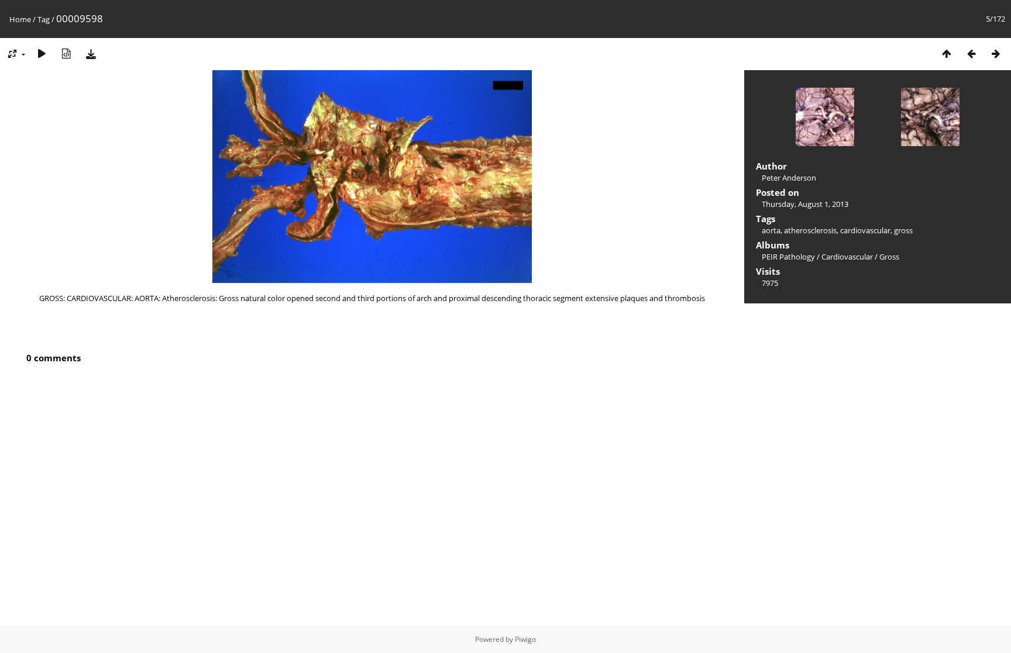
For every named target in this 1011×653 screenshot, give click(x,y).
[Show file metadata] (66, 53)
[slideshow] (41, 53)
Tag (43, 19)
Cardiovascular (847, 256)
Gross (889, 256)
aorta (771, 230)
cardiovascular (865, 230)
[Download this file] (90, 53)
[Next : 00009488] (996, 53)
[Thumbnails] (946, 53)
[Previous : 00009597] (971, 53)
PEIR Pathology (788, 256)
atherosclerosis (810, 230)
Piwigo (525, 639)
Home (20, 19)
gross (903, 230)
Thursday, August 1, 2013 (805, 204)
